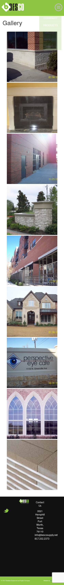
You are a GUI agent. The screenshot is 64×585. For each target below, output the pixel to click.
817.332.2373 (42, 539)
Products (50, 25)
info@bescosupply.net (46, 535)
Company (50, 18)
